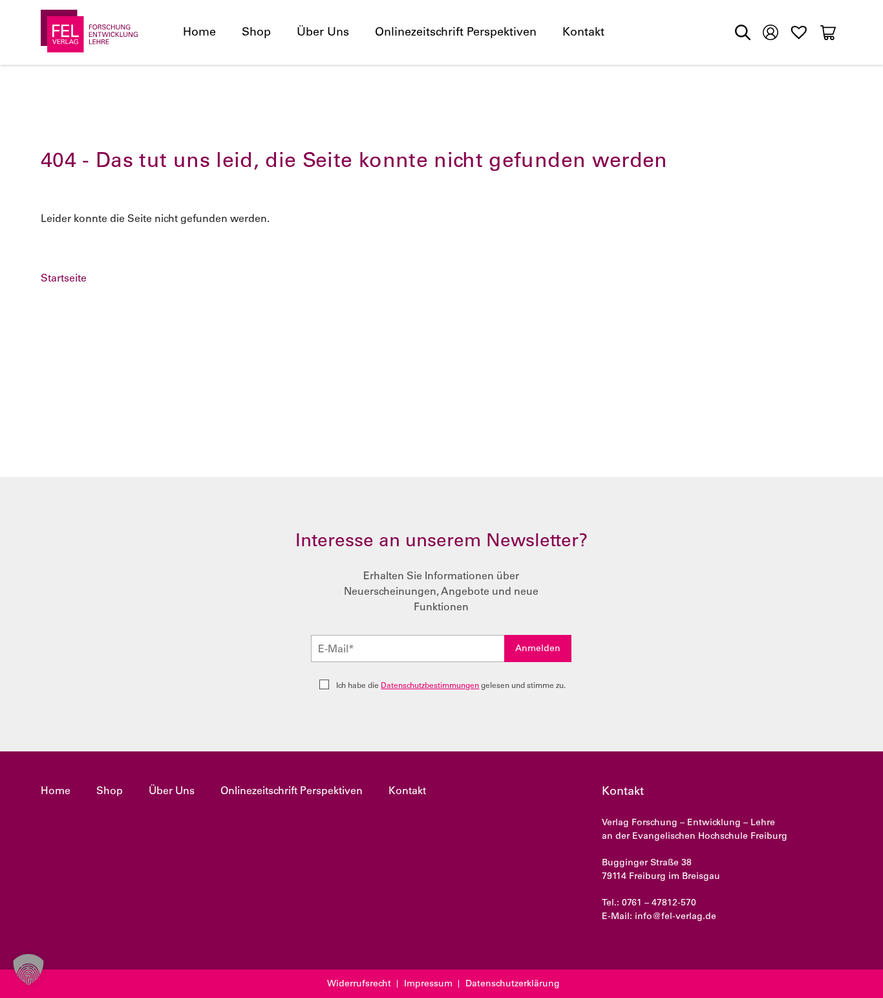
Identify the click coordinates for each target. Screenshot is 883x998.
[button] (28, 969)
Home (199, 33)
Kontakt (583, 33)
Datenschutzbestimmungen (430, 686)
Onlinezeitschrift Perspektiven (456, 33)
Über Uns (323, 33)
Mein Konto (770, 31)
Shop (256, 33)
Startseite (64, 279)
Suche (742, 32)
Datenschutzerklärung (512, 984)
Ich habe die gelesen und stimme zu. (451, 686)
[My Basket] (828, 32)
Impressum (428, 984)
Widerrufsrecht (359, 984)
